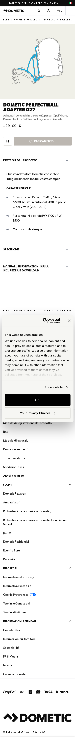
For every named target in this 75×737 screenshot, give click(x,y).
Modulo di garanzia (15, 440)
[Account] (48, 10)
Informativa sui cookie (17, 586)
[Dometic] (13, 10)
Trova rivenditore (14, 458)
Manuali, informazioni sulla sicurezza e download (26, 268)
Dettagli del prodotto (20, 160)
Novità (20, 665)
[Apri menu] (70, 10)
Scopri (7, 484)
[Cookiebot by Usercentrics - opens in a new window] (44, 320)
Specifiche (11, 249)
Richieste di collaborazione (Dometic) (27, 511)
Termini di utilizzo (14, 612)
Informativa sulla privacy (18, 577)
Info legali (10, 568)
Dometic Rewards (14, 493)
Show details (53, 387)
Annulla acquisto (14, 476)
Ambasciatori (11, 502)
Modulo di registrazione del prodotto (27, 423)
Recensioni (10, 559)
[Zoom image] (37, 61)
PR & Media (23, 656)
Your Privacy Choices (35, 413)
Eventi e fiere (11, 550)
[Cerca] (39, 10)
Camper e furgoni (25, 20)
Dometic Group (25, 630)
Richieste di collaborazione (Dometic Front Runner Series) (35, 522)
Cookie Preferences (15, 594)
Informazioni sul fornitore (19, 639)
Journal (7, 533)
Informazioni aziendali (19, 621)
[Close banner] (69, 320)
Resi (5, 432)
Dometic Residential (28, 541)
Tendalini (48, 20)
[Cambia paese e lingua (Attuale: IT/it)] (70, 3)
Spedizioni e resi (14, 467)
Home (6, 20)
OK (37, 400)
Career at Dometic (27, 674)
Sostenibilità (11, 648)
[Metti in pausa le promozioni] (5, 3)
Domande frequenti (15, 449)
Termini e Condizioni (16, 603)
